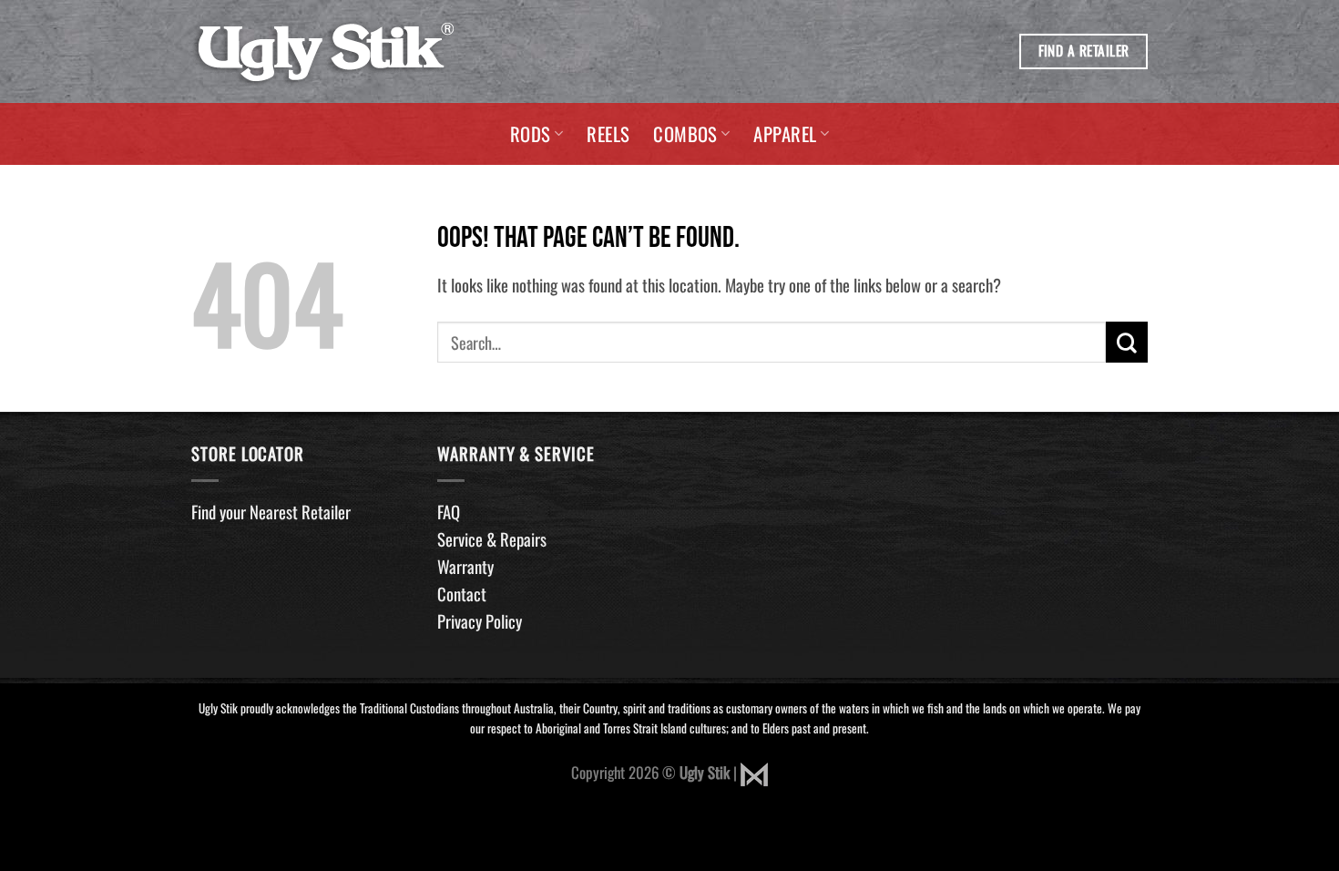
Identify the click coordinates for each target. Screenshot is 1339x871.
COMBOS (685, 133)
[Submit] (1127, 343)
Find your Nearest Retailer (271, 511)
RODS (530, 133)
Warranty (465, 566)
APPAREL (784, 133)
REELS (608, 133)
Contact (461, 593)
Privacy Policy (479, 621)
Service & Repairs (492, 539)
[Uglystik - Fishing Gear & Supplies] (325, 52)
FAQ (448, 511)
